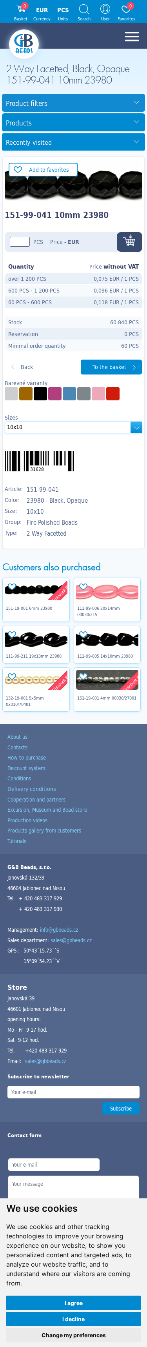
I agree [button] (74, 1303)
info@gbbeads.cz (59, 929)
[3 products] (26, 393)
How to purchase (26, 757)
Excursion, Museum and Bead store (47, 809)
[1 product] (11, 393)
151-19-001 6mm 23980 (29, 608)
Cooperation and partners (36, 799)
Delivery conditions (31, 789)
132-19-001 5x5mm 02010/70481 (25, 701)
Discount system (26, 768)
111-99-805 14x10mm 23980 (105, 656)
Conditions (19, 778)
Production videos (27, 820)
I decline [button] (73, 1319)
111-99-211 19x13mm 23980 (34, 656)
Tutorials (16, 841)
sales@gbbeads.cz (71, 940)
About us (17, 737)
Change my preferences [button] (74, 1335)
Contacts (17, 747)
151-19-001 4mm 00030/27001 (106, 698)
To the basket (109, 367)
